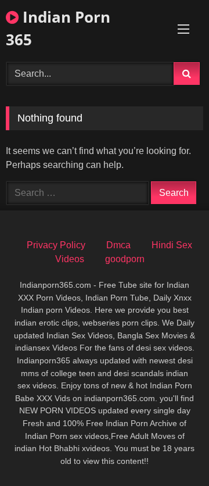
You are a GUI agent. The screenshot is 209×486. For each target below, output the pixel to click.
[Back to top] (173, 451)
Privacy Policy (56, 245)
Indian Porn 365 (58, 28)
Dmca (118, 245)
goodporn (125, 259)
